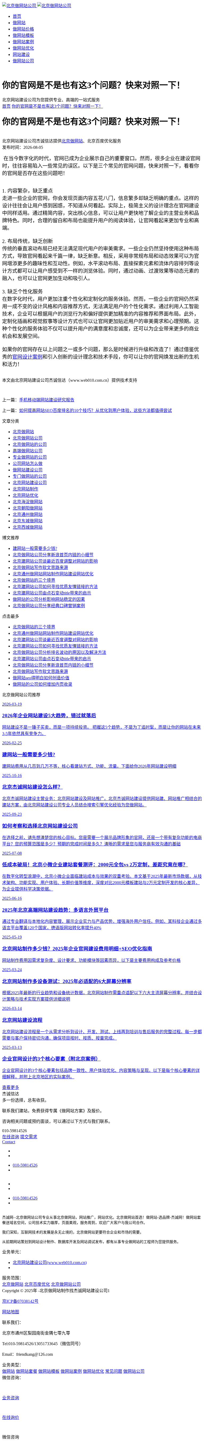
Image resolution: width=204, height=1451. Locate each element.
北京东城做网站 (27, 521)
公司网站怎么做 (27, 463)
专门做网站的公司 (30, 476)
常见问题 (113, 1371)
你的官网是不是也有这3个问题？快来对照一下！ (57, 106)
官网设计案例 (27, 357)
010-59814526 (25, 1165)
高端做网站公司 (27, 451)
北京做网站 (72, 141)
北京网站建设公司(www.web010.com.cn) (50, 1262)
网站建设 (21, 54)
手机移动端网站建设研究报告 (46, 400)
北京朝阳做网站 (27, 508)
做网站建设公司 (27, 470)
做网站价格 (23, 29)
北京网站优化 (25, 495)
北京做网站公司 (27, 438)
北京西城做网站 (27, 527)
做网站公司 (23, 61)
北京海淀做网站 (27, 501)
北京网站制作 (25, 489)
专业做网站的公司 (30, 457)
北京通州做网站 (27, 514)
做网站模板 (23, 35)
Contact (8, 1142)
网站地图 (10, 1312)
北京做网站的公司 (30, 444)
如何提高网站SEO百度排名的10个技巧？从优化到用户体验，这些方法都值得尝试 (95, 410)
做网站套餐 (26, 1371)
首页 (17, 16)
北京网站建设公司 (30, 482)
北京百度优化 (37, 1284)
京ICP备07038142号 (20, 1301)
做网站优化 (23, 48)
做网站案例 (23, 42)
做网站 (19, 22)
